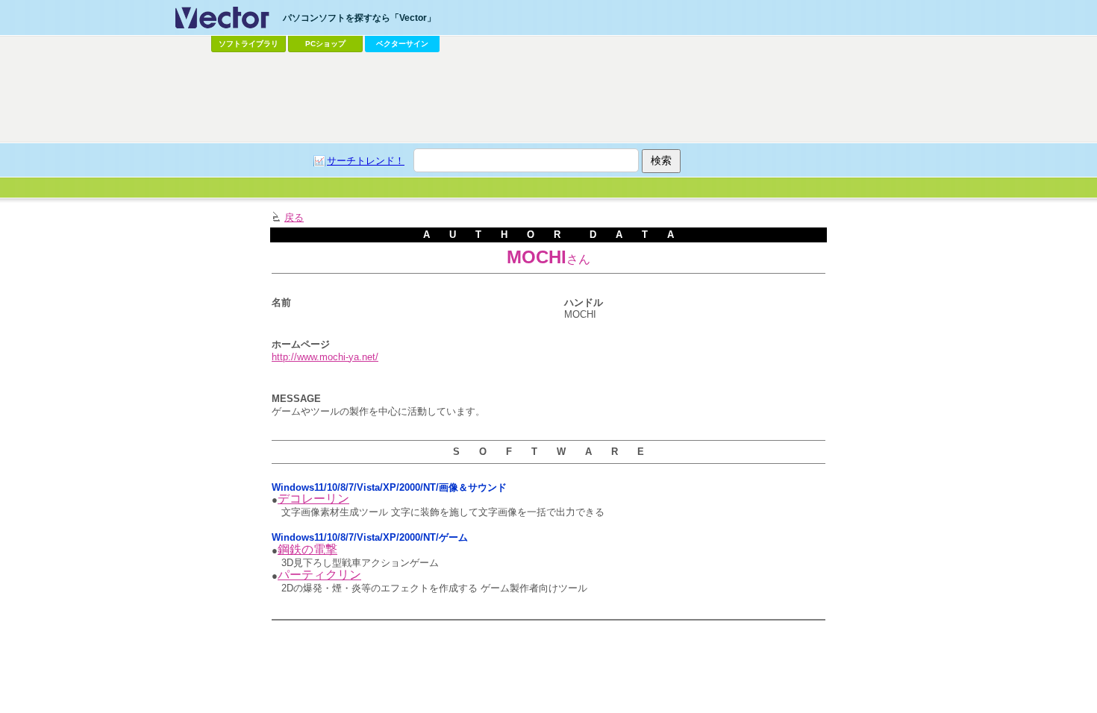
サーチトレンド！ (365, 160)
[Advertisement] (548, 97)
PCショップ (325, 44)
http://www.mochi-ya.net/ (325, 356)
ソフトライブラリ (248, 44)
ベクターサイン (402, 44)
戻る (294, 217)
